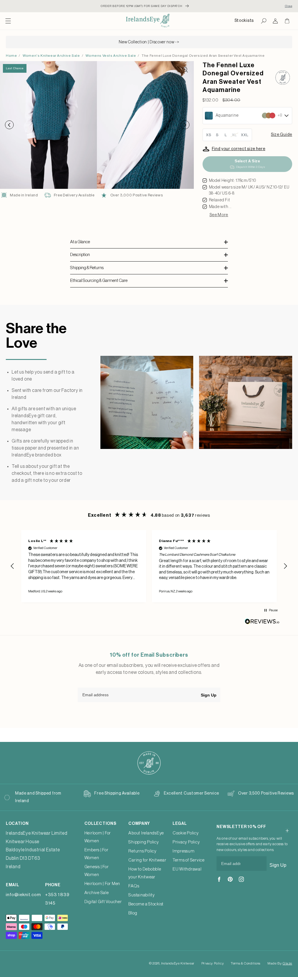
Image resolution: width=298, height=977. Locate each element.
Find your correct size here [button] (238, 149)
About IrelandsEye (146, 833)
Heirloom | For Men (102, 884)
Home (11, 55)
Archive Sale (96, 893)
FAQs (133, 886)
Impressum (184, 851)
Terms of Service (189, 860)
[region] (149, 566)
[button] (8, 21)
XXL (245, 135)
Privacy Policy (186, 842)
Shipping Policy (143, 842)
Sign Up (209, 695)
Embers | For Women (96, 854)
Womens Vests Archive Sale (111, 55)
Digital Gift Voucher (103, 902)
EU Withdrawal (187, 869)
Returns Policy (142, 851)
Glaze (287, 963)
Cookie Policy (186, 833)
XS (208, 135)
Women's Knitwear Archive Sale (51, 55)
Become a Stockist (146, 904)
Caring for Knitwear (147, 860)
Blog (132, 913)
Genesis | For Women (96, 871)
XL (234, 135)
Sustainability (141, 895)
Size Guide (281, 135)
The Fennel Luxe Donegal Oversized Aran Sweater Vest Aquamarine (203, 55)
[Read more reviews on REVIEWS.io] (262, 623)
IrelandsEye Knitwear (177, 963)
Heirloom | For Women (97, 837)
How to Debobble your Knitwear (144, 873)
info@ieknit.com (23, 895)
